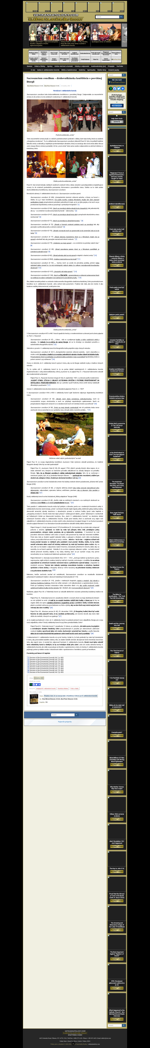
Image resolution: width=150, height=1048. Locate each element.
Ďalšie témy (101, 70)
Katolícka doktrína (63, 688)
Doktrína (82, 70)
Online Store (63, 1041)
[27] (60, 616)
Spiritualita (91, 70)
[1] (78, 205)
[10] (95, 255)
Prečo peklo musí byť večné (64, 53)
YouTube (119, 66)
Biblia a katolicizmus (69, 70)
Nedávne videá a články (33, 53)
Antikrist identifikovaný (74, 53)
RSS (88, 1041)
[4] (82, 221)
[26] (51, 608)
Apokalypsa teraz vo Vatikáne (44, 53)
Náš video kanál (117, 80)
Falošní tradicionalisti (106, 59)
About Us (70, 1041)
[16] (53, 359)
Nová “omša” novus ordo (54, 53)
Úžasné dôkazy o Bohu (116, 53)
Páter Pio (95, 59)
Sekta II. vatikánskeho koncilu (48, 70)
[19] (89, 410)
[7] (76, 239)
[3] (40, 217)
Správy (49, 66)
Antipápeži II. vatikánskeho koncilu (46, 688)
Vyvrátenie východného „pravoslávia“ (74, 59)
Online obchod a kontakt (64, 66)
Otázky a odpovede (82, 66)
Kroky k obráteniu (54, 59)
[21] (41, 493)
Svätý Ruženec (85, 59)
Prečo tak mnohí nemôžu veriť (95, 53)
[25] (92, 588)
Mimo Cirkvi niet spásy (64, 59)
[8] (31, 245)
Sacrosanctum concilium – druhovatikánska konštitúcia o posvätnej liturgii (64, 79)
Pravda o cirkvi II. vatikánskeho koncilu (33, 59)
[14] (80, 278)
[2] (76, 211)
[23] (73, 554)
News (75, 1041)
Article (80, 1041)
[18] (95, 404)
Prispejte (111, 66)
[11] (79, 259)
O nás (33, 70)
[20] (79, 478)
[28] (92, 633)
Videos (84, 1041)
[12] (40, 268)
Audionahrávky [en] (98, 66)
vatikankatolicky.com (94, 1044)
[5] (64, 227)
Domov (29, 66)
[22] (72, 503)
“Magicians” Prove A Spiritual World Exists (106, 53)
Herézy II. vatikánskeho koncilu (44, 59)
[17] (49, 385)
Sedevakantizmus (85, 53)
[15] (55, 344)
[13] (75, 271)
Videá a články (39, 66)
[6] (36, 233)
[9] (49, 252)
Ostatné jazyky (113, 70)
